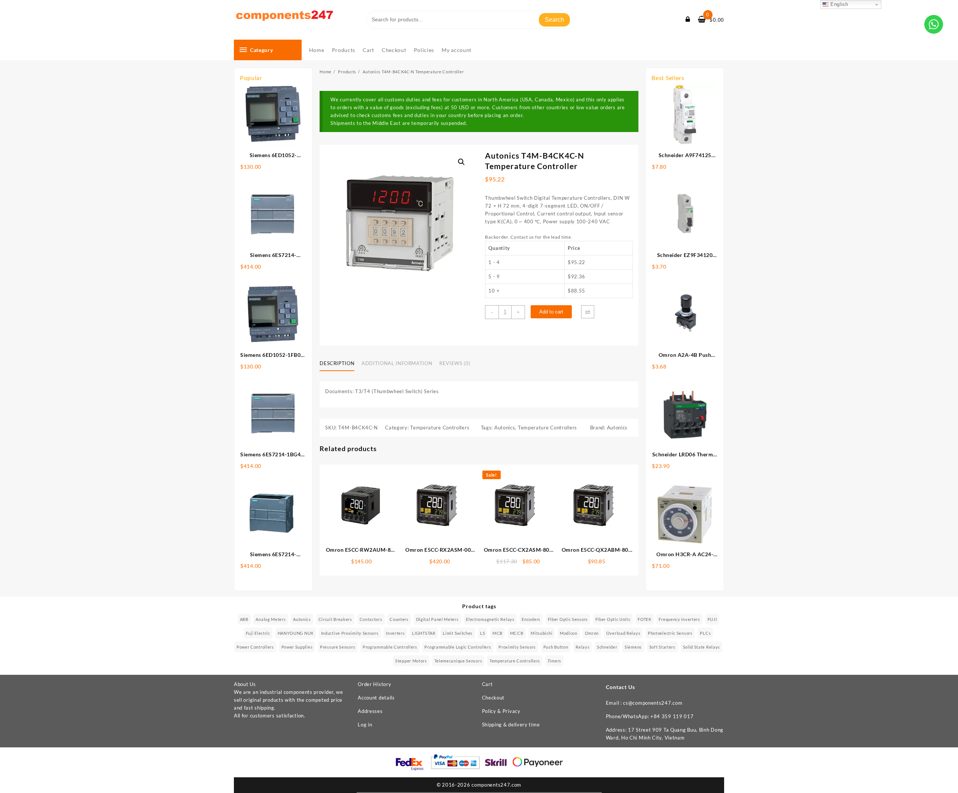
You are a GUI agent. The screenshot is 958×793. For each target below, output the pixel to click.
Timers (554, 660)
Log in (365, 725)
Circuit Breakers (335, 619)
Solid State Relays (701, 646)
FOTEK (645, 619)
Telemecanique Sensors (458, 660)
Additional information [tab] (396, 363)
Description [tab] (337, 363)
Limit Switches (458, 633)
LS (482, 633)
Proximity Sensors (517, 646)
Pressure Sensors (337, 646)
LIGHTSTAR (423, 633)
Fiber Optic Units (613, 619)
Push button (555, 646)
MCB (497, 633)
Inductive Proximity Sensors (350, 633)
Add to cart (551, 312)
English (838, 4)
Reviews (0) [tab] (454, 363)
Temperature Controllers (439, 428)
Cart (487, 684)
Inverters (395, 633)
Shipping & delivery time (511, 725)
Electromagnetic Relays (490, 619)
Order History (374, 684)
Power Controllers (255, 646)
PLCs (705, 633)
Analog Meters (271, 619)
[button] (461, 162)
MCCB (517, 633)
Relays (582, 646)
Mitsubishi (541, 633)
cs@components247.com (652, 703)
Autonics (504, 428)
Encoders (531, 619)
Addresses (370, 711)
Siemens (633, 646)
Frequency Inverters (679, 619)
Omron (592, 633)
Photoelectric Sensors (670, 633)
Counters (399, 619)
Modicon (568, 633)
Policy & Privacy (501, 711)
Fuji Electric (258, 633)
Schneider (607, 646)
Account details (376, 698)
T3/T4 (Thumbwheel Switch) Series (397, 391)
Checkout (493, 698)
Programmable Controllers (390, 646)
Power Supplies (297, 646)
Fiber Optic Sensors (568, 619)
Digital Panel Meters (437, 619)
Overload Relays (623, 633)
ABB (244, 619)
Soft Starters (662, 646)
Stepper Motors (411, 660)
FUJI (712, 619)
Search (554, 19)
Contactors (371, 619)
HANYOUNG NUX (296, 633)
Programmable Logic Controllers (457, 646)
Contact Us (620, 687)
